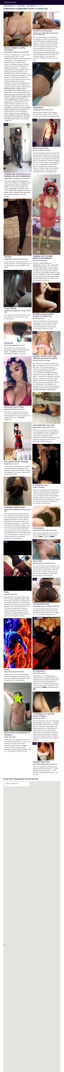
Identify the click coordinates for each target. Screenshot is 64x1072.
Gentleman (8, 343)
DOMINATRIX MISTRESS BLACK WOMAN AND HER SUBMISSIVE (17, 175)
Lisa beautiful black (41, 604)
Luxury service (10, 308)
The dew (8, 257)
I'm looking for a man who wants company (44, 715)
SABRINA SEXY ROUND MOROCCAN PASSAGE (42, 257)
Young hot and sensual (42, 31)
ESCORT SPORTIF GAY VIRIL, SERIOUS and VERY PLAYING (45, 357)
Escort (7, 669)
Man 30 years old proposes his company (17, 734)
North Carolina (31, 6)
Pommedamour (39, 671)
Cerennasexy (38, 528)
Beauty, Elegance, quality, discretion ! (15, 49)
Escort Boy (37, 561)
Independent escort (9, 6)
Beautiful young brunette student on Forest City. (43, 315)
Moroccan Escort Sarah (14, 407)
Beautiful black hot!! (41, 762)
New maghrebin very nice (43, 425)
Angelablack (38, 108)
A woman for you (40, 485)
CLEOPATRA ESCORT (10, 2)
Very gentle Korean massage (16, 462)
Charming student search (14, 507)
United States (21, 6)
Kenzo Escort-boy (40, 148)
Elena (6, 592)
